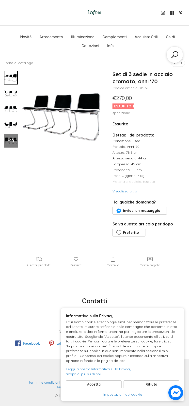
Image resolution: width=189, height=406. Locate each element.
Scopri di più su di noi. (83, 374)
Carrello (113, 265)
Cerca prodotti (39, 265)
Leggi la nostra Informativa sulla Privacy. (99, 369)
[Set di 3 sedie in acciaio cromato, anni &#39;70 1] (11, 93)
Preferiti (76, 265)
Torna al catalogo (18, 63)
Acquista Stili (146, 36)
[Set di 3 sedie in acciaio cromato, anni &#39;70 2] (11, 109)
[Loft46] (94, 12)
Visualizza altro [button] (124, 191)
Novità (26, 36)
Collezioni (90, 45)
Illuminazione (82, 36)
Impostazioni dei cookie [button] (122, 394)
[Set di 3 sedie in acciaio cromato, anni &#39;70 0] (11, 78)
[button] (139, 211)
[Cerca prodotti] (174, 54)
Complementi (114, 36)
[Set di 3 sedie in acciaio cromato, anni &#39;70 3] (11, 125)
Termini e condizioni (44, 382)
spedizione (121, 113)
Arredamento (51, 36)
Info (110, 45)
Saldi (170, 36)
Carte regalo (150, 265)
